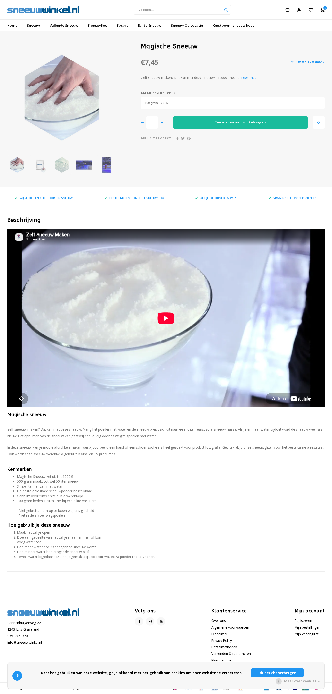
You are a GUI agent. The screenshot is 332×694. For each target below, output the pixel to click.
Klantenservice (222, 660)
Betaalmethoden (224, 647)
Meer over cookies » (302, 681)
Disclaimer (219, 634)
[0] (322, 9)
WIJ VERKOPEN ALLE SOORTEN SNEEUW (46, 198)
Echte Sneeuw (149, 25)
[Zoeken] (226, 10)
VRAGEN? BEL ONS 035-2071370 (295, 198)
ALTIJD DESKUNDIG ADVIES (218, 198)
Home (12, 25)
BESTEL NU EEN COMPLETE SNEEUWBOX (136, 198)
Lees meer (249, 77)
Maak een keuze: (158, 93)
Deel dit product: (156, 138)
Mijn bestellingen (307, 627)
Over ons (218, 620)
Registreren (303, 620)
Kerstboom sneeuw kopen (235, 25)
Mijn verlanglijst (306, 634)
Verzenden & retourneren (231, 653)
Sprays (122, 25)
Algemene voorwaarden (230, 627)
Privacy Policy (221, 640)
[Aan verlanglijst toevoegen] (319, 122)
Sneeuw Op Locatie (187, 25)
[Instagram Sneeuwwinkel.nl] (150, 621)
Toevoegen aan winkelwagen (240, 122)
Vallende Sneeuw (64, 25)
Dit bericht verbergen (277, 672)
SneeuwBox (97, 25)
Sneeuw (33, 25)
